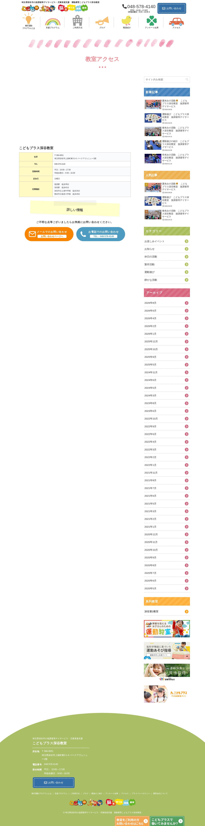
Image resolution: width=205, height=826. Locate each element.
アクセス (125, 793)
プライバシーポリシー (141, 793)
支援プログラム (61, 793)
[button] (187, 79)
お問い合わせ (173, 8)
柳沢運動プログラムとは (41, 793)
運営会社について (160, 793)
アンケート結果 (111, 793)
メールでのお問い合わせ (52, 234)
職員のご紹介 (96, 793)
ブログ (85, 793)
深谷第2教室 (151, 611)
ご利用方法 (75, 793)
